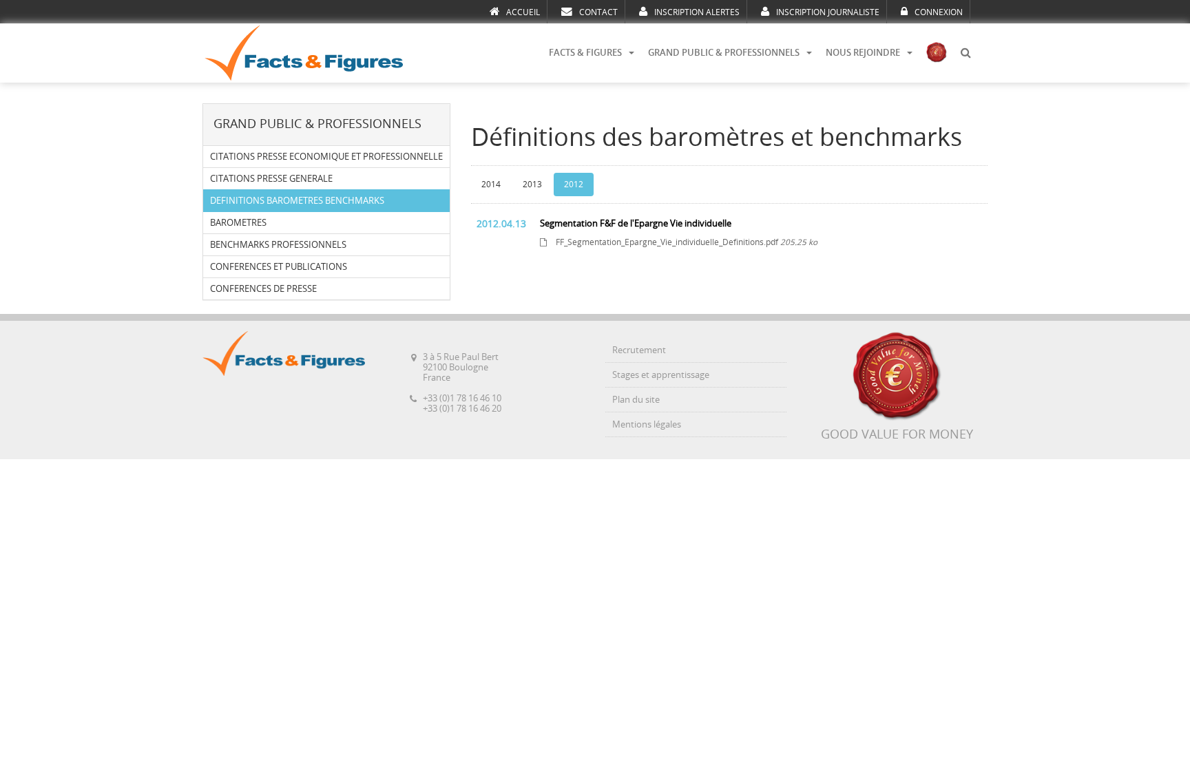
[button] (965, 53)
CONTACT (598, 12)
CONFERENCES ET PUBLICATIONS (278, 267)
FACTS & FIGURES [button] (585, 53)
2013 (532, 184)
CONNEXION (939, 12)
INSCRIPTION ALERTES (697, 12)
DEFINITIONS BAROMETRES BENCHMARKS (297, 201)
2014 (491, 184)
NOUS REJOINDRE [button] (863, 53)
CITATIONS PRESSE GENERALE (271, 178)
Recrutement (639, 350)
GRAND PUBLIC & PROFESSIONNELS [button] (724, 53)
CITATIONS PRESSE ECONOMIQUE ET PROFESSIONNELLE (326, 156)
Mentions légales (646, 424)
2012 (573, 184)
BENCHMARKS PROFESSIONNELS (278, 245)
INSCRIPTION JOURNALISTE (827, 12)
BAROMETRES (238, 223)
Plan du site (636, 399)
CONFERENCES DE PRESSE (263, 289)
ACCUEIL (523, 12)
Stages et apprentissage (660, 375)
